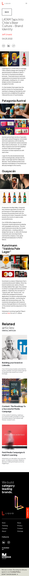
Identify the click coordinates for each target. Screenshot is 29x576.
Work (3, 523)
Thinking (5, 525)
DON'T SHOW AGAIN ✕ (10, 574)
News (19, 523)
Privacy (19, 525)
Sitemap (20, 531)
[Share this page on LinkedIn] (8, 45)
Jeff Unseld (7, 34)
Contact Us (27, 513)
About (4, 531)
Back (7, 12)
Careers (4, 528)
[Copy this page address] (13, 45)
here (8, 313)
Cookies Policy (15, 572)
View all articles (9, 330)
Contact (20, 528)
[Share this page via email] (3, 45)
